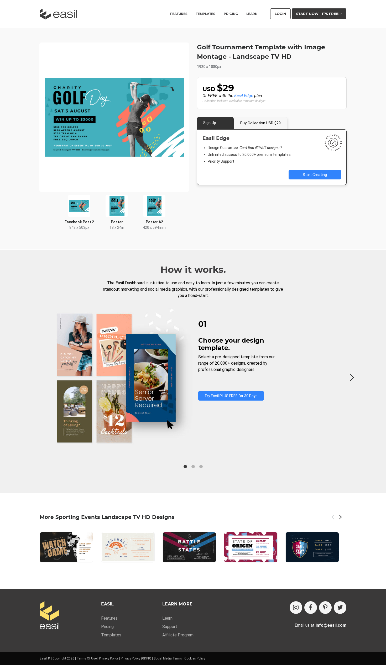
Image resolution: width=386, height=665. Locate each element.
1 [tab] (185, 466)
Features (109, 618)
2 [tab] (193, 466)
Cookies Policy (194, 658)
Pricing (231, 14)
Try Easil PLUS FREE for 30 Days (231, 396)
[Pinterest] (325, 607)
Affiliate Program (178, 634)
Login (280, 14)
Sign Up (209, 122)
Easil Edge (243, 95)
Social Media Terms (168, 658)
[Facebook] (310, 607)
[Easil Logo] (60, 14)
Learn (252, 14)
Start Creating (315, 175)
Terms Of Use (87, 658)
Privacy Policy (108, 658)
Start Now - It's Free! (318, 14)
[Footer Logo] (49, 615)
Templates (111, 634)
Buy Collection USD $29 (260, 123)
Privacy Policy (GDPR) (136, 658)
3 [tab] (201, 466)
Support (169, 626)
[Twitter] (340, 607)
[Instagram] (296, 607)
